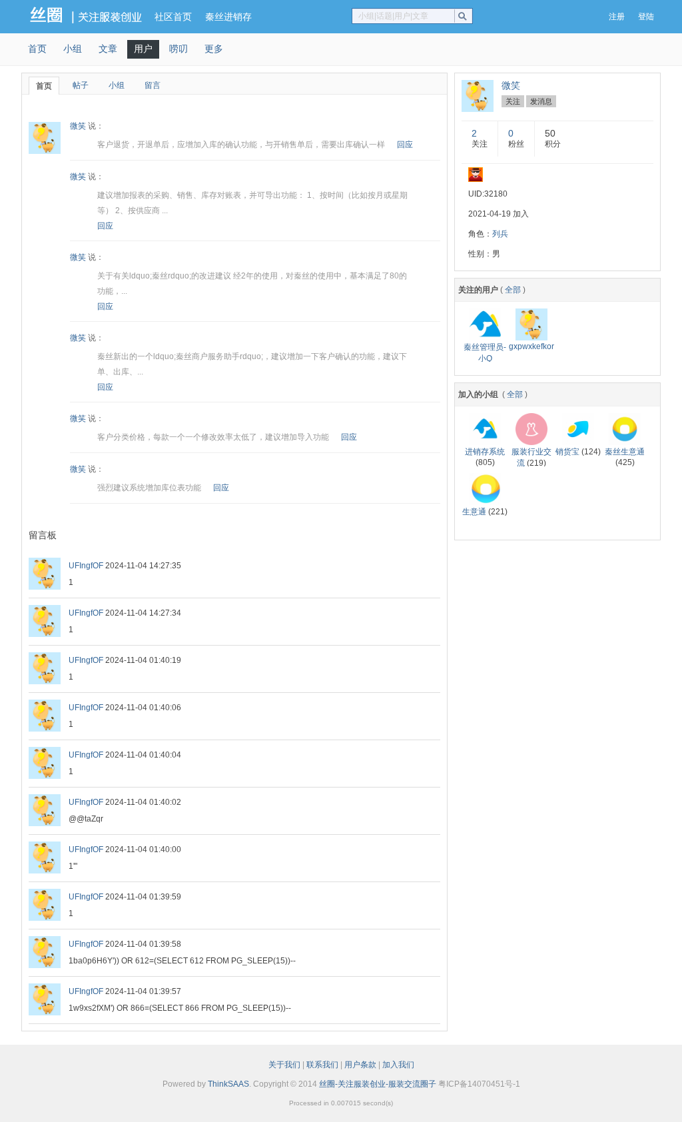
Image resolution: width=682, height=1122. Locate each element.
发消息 (541, 101)
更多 (213, 48)
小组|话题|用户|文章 (393, 16)
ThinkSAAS (228, 1084)
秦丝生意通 (625, 451)
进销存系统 (485, 451)
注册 (617, 16)
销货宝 (567, 451)
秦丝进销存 (228, 16)
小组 (72, 48)
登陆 (646, 16)
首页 (37, 48)
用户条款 (360, 1064)
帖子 (81, 85)
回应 (405, 144)
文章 (108, 48)
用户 (143, 48)
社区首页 (173, 16)
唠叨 (178, 48)
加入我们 (398, 1064)
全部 (513, 289)
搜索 (465, 16)
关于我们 (284, 1064)
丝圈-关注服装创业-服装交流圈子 (377, 1084)
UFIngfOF (86, 565)
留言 (153, 85)
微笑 (78, 126)
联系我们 (322, 1064)
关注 (513, 101)
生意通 (474, 511)
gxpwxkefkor (531, 346)
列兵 (500, 234)
